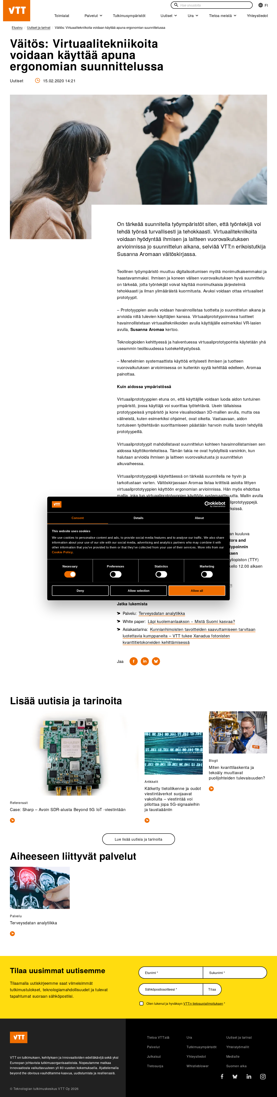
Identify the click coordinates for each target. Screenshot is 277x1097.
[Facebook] (134, 661)
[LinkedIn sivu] (249, 1077)
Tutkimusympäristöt (129, 15)
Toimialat (61, 15)
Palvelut (91, 15)
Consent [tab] (78, 517)
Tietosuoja (155, 1066)
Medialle (233, 1056)
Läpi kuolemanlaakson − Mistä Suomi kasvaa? (191, 621)
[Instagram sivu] (263, 1078)
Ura (191, 15)
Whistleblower (198, 1066)
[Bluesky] (156, 661)
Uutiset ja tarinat (239, 1037)
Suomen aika (236, 1066)
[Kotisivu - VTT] (16, 10)
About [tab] (199, 517)
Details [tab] (139, 517)
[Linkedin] (145, 661)
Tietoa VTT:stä (158, 1037)
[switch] (115, 574)
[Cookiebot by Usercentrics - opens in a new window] (207, 504)
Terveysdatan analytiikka (162, 613)
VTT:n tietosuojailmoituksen (203, 1003)
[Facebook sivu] (222, 1077)
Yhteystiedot (257, 15)
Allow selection (138, 590)
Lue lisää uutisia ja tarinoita (138, 839)
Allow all (197, 590)
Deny (80, 590)
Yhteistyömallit (237, 1047)
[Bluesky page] (235, 1078)
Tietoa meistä (220, 15)
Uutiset (166, 15)
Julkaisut (154, 1056)
